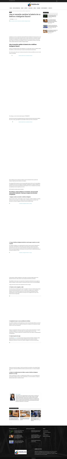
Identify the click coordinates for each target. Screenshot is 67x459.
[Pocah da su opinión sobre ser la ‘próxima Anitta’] (28, 441)
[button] (57, 1)
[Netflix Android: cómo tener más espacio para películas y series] (28, 431)
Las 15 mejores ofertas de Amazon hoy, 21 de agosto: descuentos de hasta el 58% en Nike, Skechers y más (14, 419)
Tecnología (10, 12)
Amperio (15, 337)
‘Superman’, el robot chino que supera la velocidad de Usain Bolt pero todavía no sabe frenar (52, 26)
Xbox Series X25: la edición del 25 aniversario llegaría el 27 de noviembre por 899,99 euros (53, 16)
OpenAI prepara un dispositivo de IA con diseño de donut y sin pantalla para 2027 (25, 419)
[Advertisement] (25, 29)
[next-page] (11, 422)
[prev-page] (9, 422)
